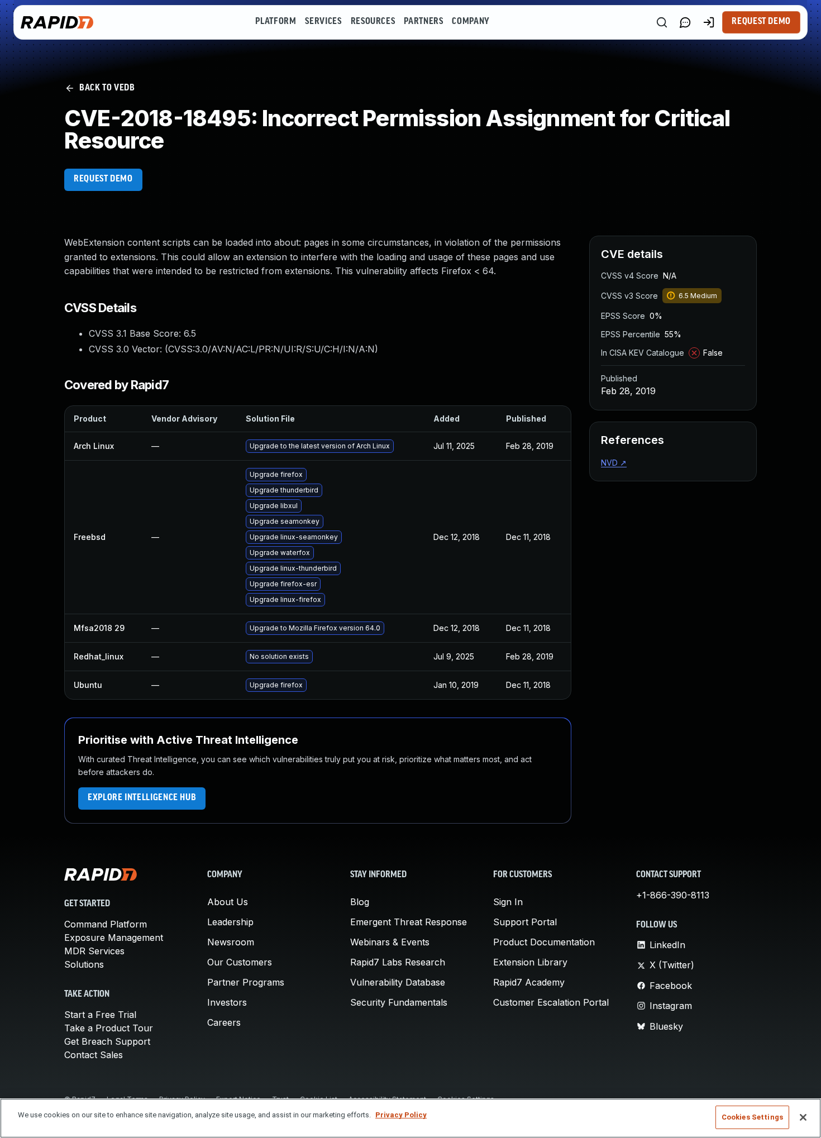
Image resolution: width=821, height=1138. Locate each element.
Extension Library (530, 962)
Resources (373, 21)
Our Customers (239, 962)
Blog (359, 901)
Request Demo (761, 21)
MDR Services (94, 951)
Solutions (84, 964)
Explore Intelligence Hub (142, 797)
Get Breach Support (107, 1041)
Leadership (230, 921)
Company (470, 21)
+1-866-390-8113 (672, 895)
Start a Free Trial (100, 1014)
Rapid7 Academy (529, 982)
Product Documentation (544, 942)
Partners (423, 21)
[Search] (662, 22)
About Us (227, 901)
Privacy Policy (401, 1115)
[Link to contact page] (685, 22)
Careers (224, 1022)
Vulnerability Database (397, 982)
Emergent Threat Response (408, 921)
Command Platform (105, 924)
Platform (275, 21)
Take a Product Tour (108, 1028)
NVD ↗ (614, 462)
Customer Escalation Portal (551, 1002)
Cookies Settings (752, 1117)
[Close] (803, 1117)
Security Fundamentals (398, 1002)
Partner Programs (245, 982)
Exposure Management (113, 937)
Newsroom (230, 942)
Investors (227, 1002)
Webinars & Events (389, 942)
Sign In (508, 901)
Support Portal (525, 921)
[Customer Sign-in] (709, 22)
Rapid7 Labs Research (397, 962)
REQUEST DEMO (103, 179)
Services (323, 21)
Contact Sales (93, 1054)
